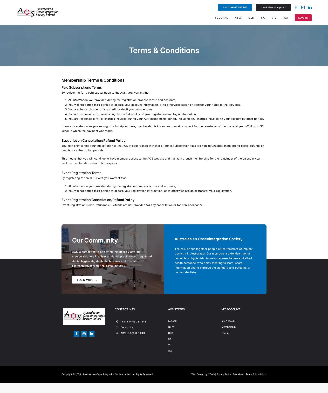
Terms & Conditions (256, 374)
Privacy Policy (224, 374)
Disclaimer (238, 374)
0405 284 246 (137, 321)
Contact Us (127, 327)
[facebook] (296, 7)
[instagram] (303, 7)
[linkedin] (310, 7)
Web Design (197, 374)
